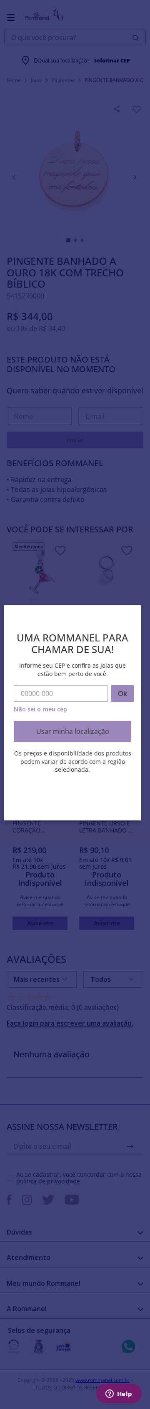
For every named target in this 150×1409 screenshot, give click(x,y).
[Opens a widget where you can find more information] (119, 1394)
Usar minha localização (72, 731)
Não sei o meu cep (40, 709)
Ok (122, 693)
